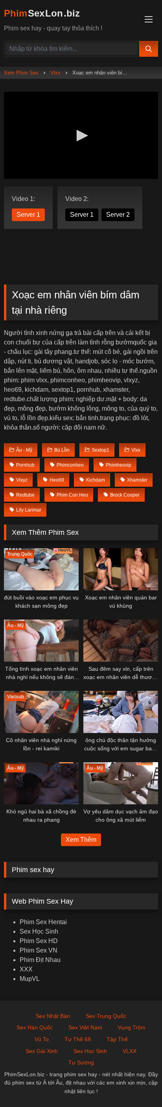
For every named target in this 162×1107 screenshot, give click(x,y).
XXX (26, 969)
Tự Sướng (81, 1062)
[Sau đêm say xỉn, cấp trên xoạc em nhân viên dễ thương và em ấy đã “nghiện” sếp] (120, 641)
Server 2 (118, 214)
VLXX (129, 1051)
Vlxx (55, 73)
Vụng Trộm (131, 1027)
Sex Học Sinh (39, 931)
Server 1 (28, 214)
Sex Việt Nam (85, 1027)
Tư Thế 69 (77, 1039)
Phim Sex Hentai (43, 922)
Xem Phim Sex (21, 73)
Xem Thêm (81, 839)
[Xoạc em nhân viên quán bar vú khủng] (120, 569)
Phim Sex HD (39, 941)
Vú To (42, 1039)
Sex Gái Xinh (42, 1051)
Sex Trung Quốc (106, 1016)
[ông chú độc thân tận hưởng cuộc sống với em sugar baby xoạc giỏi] (120, 712)
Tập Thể (117, 1039)
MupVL (30, 978)
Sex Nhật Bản (53, 1016)
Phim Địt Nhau (40, 959)
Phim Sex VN (38, 950)
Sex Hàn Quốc (35, 1027)
